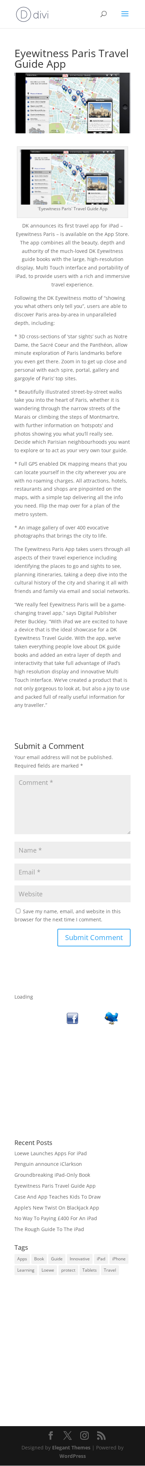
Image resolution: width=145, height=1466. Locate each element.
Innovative (80, 1259)
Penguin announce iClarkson (48, 1164)
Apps (22, 1259)
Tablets (89, 1270)
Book (39, 1259)
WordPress (72, 1456)
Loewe (48, 1270)
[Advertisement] (72, 1082)
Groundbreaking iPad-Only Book (52, 1174)
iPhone (119, 1259)
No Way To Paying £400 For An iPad (55, 1218)
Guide (57, 1259)
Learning (25, 1270)
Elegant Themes (71, 1447)
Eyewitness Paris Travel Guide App (55, 1185)
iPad (101, 1259)
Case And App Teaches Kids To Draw (57, 1196)
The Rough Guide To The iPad (49, 1229)
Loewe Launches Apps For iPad (50, 1153)
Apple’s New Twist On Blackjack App (56, 1207)
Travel (110, 1270)
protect (68, 1270)
